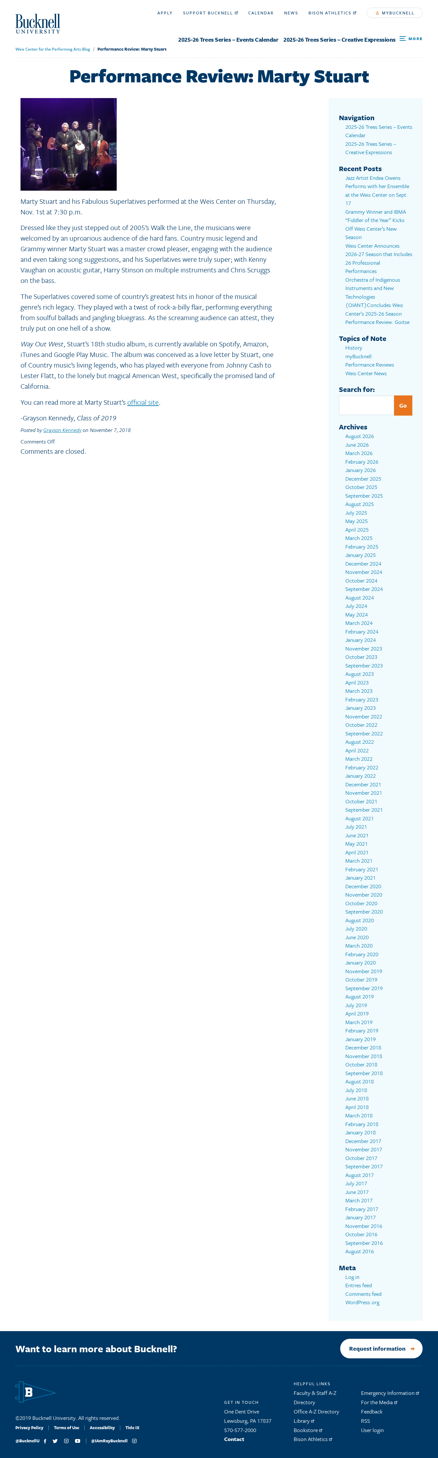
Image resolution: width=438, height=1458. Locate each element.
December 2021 (363, 784)
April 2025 (357, 530)
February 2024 (361, 631)
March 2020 (359, 945)
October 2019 (361, 979)
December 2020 (363, 886)
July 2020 (356, 928)
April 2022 (357, 750)
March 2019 (359, 1022)
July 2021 (356, 827)
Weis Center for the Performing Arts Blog (52, 49)
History (353, 348)
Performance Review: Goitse (377, 322)
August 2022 (359, 742)
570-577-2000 (240, 1430)
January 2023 (360, 708)
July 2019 (356, 1005)
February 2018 (361, 1124)
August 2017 (359, 1175)
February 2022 (361, 767)
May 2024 (356, 614)
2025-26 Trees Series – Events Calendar (228, 39)
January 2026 (360, 470)
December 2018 (363, 1047)
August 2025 (359, 504)
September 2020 (364, 911)
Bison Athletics (330, 13)
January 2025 (360, 555)
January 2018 (360, 1132)
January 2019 (360, 1039)
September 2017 (364, 1166)
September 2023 (364, 665)
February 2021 (361, 869)
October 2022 (361, 725)
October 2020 (361, 903)
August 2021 (359, 818)
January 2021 (360, 878)
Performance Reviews (369, 364)
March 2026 (359, 453)
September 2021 (364, 810)
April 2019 (357, 1013)
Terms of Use (66, 1427)
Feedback (372, 1411)
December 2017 (363, 1141)
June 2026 (357, 445)
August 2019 (359, 996)
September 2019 (364, 988)
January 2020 (360, 962)
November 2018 (363, 1056)
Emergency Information (388, 1393)
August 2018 (359, 1081)
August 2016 (359, 1251)
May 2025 (356, 521)
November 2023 (363, 648)
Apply (165, 13)
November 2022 (363, 716)
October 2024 (361, 580)
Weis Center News (366, 373)
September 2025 (364, 496)
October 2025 (361, 487)
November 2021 (363, 793)
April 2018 (357, 1107)
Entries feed (358, 1285)
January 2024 (360, 640)
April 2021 (357, 852)
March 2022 (359, 759)
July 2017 (356, 1183)
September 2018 (364, 1073)
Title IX (132, 1427)
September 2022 (364, 733)
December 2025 (363, 479)
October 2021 (361, 801)
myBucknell (397, 13)
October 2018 (361, 1064)
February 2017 (361, 1209)
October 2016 (361, 1234)
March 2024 (359, 623)
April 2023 (357, 682)
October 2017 (361, 1158)
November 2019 (363, 971)
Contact (234, 1439)
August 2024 (359, 597)
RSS (365, 1421)
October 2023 (361, 657)
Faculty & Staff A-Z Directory (315, 1397)
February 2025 (361, 547)
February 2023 (361, 699)
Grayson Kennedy (62, 430)
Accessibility (102, 1427)
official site (143, 402)
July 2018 (356, 1090)
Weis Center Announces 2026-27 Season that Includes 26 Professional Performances (378, 258)
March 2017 (359, 1200)
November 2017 (363, 1149)
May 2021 (356, 844)
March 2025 (359, 538)
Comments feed (363, 1294)
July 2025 (356, 513)
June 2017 (357, 1192)
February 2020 (361, 954)
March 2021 (359, 861)
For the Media (377, 1402)
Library (302, 1421)
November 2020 (363, 895)
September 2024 (364, 589)
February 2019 (361, 1030)
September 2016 (364, 1243)
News (291, 13)
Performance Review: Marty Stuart (131, 49)
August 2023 (359, 674)
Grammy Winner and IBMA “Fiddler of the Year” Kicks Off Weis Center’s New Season (375, 224)
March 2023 (359, 691)
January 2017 (360, 1217)
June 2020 (357, 937)
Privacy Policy (29, 1427)
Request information (377, 1348)
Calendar (261, 13)
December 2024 (363, 563)
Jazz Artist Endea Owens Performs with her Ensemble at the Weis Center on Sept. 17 (377, 190)
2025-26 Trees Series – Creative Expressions (339, 39)
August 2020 (359, 920)
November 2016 (363, 1226)
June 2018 (357, 1098)
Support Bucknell (209, 13)
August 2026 (359, 436)
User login (372, 1430)
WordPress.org (362, 1302)
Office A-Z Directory (316, 1411)
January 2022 (360, 776)
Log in (352, 1277)
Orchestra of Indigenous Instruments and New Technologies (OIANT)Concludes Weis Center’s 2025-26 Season (374, 297)
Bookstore (306, 1430)
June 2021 (357, 835)
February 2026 (361, 462)
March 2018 (359, 1115)
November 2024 (363, 572)
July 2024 (356, 606)
